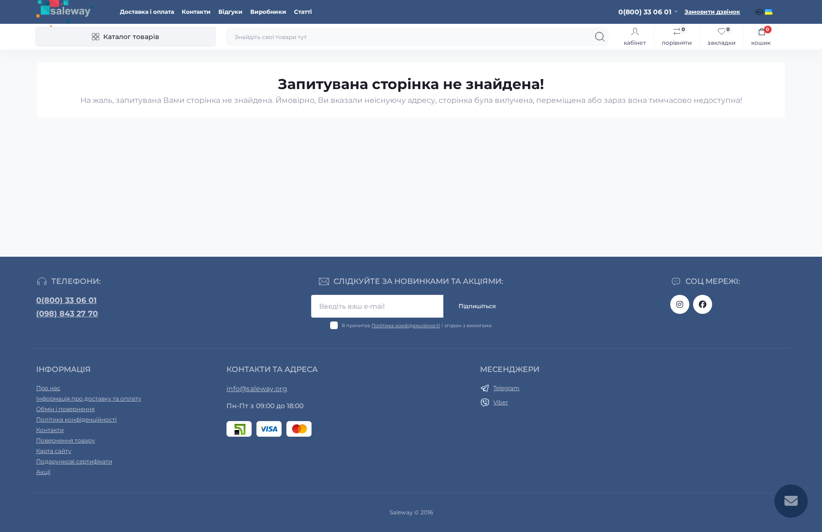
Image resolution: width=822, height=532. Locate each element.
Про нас (48, 387)
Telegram (506, 387)
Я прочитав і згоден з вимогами (417, 325)
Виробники (268, 11)
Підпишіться (477, 306)
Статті (303, 11)
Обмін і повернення (65, 408)
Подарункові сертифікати (74, 461)
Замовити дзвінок (712, 11)
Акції (43, 471)
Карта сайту (53, 450)
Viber (500, 402)
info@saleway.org (257, 388)
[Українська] (769, 12)
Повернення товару (65, 440)
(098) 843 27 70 (67, 313)
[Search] (599, 37)
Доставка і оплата (147, 11)
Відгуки (230, 11)
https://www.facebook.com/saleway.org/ (702, 304)
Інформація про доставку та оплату (88, 398)
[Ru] (760, 12)
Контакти (196, 11)
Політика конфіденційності (406, 325)
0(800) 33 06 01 (66, 300)
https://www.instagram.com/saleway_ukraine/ (679, 304)
